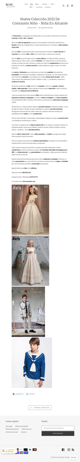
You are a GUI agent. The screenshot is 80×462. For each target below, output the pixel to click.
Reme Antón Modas (59, 457)
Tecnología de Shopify (69, 457)
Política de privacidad (21, 426)
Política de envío (26, 429)
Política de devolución (12, 429)
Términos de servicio (12, 432)
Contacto (24, 432)
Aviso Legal (9, 426)
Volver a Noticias (41, 407)
